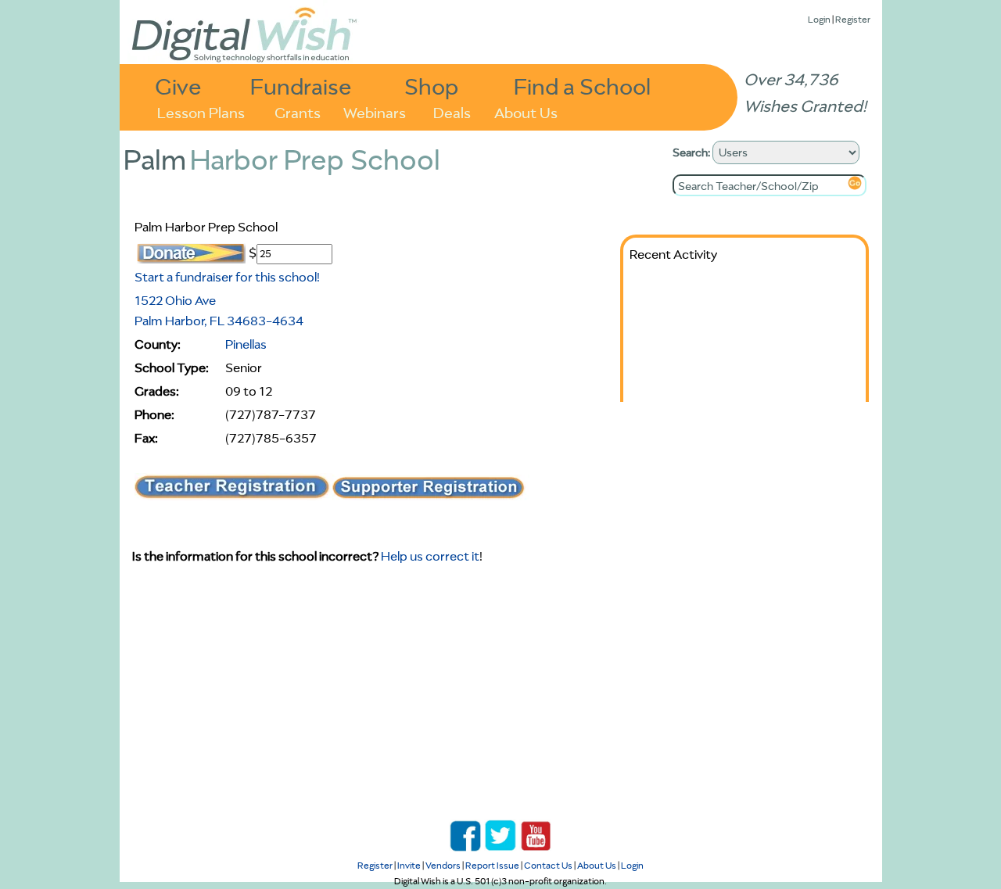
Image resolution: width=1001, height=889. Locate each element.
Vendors (443, 865)
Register (852, 19)
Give (178, 85)
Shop (431, 85)
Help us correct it (430, 556)
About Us (526, 111)
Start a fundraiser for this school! (227, 276)
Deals (452, 111)
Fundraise (301, 85)
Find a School (582, 85)
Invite (409, 865)
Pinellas (246, 344)
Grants (297, 111)
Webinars (374, 111)
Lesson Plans (201, 111)
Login (819, 19)
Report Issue (492, 865)
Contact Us (548, 865)
